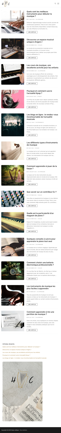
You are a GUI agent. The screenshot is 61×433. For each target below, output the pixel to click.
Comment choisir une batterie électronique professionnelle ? (40, 263)
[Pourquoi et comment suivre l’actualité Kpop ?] (12, 99)
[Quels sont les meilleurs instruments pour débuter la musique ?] (12, 21)
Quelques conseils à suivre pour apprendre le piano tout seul (41, 240)
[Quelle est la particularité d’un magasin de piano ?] (12, 222)
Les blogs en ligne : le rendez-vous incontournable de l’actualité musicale (42, 116)
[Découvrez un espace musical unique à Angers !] (12, 48)
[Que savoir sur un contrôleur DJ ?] (12, 199)
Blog (40, 45)
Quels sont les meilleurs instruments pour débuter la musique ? (39, 13)
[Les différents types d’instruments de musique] (12, 150)
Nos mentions (23, 430)
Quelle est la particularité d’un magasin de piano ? (40, 214)
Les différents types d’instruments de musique (42, 143)
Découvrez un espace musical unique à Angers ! (40, 40)
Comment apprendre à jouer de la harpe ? (42, 167)
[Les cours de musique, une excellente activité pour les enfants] (12, 74)
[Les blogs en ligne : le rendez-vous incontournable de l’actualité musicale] (12, 124)
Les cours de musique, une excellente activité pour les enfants (42, 66)
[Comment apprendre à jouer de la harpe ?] (12, 175)
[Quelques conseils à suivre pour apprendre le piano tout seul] (12, 247)
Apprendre (40, 19)
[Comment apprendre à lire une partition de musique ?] (12, 321)
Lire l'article (32, 32)
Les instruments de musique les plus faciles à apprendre (41, 287)
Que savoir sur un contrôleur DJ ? (42, 192)
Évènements (40, 122)
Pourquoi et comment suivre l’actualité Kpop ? (39, 92)
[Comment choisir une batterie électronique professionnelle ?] (12, 270)
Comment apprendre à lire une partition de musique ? (40, 313)
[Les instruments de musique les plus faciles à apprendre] (12, 295)
